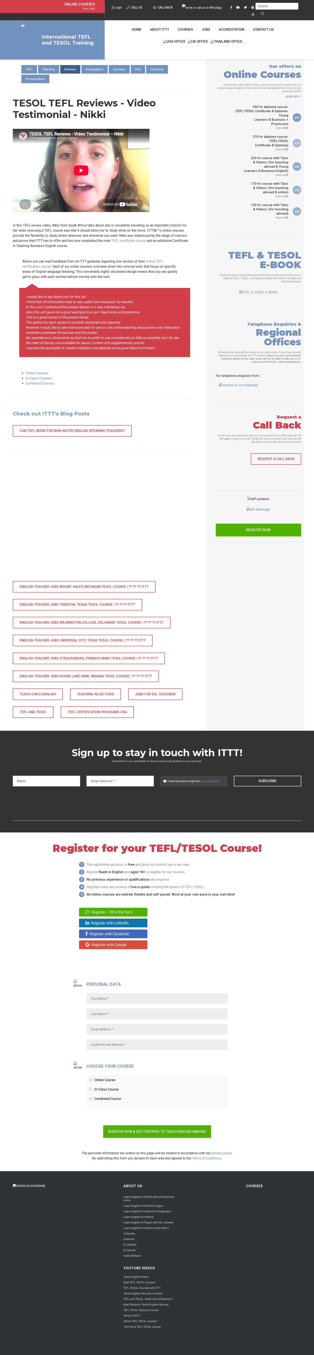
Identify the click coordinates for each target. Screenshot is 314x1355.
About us (132, 1186)
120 (296, 211)
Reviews (70, 69)
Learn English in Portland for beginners (147, 1211)
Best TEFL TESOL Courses (139, 1282)
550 (296, 117)
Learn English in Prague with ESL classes (148, 1222)
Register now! (258, 530)
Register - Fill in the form (112, 912)
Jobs (206, 30)
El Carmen (129, 1250)
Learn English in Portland (138, 1216)
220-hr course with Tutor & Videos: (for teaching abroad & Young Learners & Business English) (266, 166)
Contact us (263, 30)
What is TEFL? (132, 1315)
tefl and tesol (33, 712)
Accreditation (231, 30)
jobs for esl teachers (155, 694)
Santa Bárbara (132, 1255)
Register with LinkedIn (109, 923)
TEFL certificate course (129, 241)
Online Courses (79, 4)
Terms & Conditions (206, 1158)
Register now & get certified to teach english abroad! (157, 1132)
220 (296, 166)
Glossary (119, 69)
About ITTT (159, 30)
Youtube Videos (139, 1268)
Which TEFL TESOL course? (140, 1321)
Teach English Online (136, 1276)
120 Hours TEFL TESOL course (142, 1326)
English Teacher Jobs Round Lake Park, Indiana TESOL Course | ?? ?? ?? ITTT (86, 676)
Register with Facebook (109, 934)
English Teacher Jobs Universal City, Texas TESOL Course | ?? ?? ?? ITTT (83, 640)
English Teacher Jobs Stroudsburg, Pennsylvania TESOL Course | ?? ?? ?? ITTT (89, 658)
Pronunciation (35, 79)
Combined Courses (40, 383)
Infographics (94, 69)
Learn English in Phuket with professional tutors (148, 1198)
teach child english (38, 694)
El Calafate (129, 1244)
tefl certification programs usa (97, 712)
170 (296, 190)
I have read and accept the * (193, 781)
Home (136, 30)
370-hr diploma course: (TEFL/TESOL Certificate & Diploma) (270, 143)
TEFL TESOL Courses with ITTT (142, 1288)
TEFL (29, 69)
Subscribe (267, 781)
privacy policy (208, 781)
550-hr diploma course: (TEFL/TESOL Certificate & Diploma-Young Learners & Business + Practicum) (261, 117)
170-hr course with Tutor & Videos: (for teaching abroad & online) (269, 190)
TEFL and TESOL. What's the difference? (148, 1299)
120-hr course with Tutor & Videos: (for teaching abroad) (269, 211)
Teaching (48, 69)
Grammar (157, 69)
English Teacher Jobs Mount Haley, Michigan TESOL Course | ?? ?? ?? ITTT (84, 587)
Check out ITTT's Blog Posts (51, 414)
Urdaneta (129, 1233)
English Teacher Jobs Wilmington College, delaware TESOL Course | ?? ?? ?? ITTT (92, 622)
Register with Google (109, 945)
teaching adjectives (95, 694)
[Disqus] (101, 519)
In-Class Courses (39, 378)
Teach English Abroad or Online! (143, 1293)
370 (296, 143)
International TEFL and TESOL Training (68, 40)
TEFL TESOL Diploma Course (141, 1310)
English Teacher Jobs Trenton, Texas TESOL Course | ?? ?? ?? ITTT (77, 605)
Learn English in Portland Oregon (143, 1205)
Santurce (128, 1239)
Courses (185, 30)
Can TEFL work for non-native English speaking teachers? (72, 431)
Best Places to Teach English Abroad (146, 1304)
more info (292, 96)
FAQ (138, 69)
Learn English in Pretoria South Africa (146, 1228)
